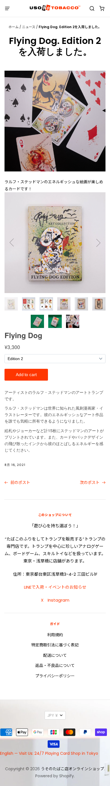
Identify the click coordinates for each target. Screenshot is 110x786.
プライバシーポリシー (55, 676)
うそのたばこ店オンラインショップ (72, 769)
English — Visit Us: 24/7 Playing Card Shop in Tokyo (49, 753)
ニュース (28, 26)
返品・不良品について (55, 665)
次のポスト (90, 482)
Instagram (58, 600)
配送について (55, 655)
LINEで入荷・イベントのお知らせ (55, 587)
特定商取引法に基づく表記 (55, 645)
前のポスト (19, 482)
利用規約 (55, 635)
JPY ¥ (52, 715)
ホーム (13, 26)
